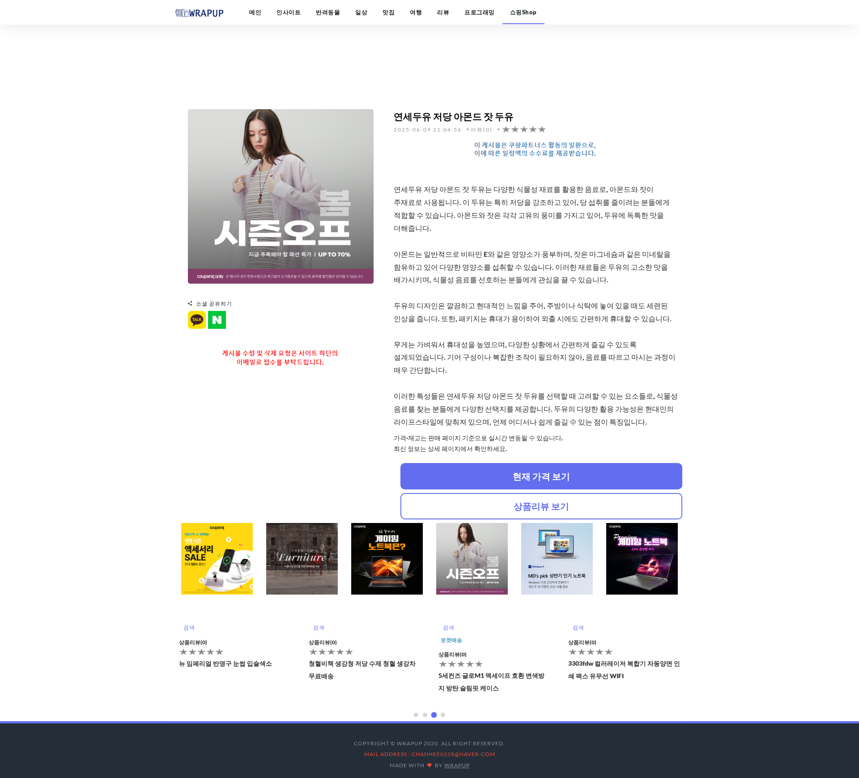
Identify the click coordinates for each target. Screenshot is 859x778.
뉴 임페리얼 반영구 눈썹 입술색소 (225, 663)
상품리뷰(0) (193, 642)
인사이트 (288, 12)
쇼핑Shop (523, 12)
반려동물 (328, 12)
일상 (361, 12)
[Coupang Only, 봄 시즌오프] (280, 195)
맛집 (389, 12)
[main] (199, 12)
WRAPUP (457, 765)
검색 (189, 627)
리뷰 (443, 12)
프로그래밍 (479, 12)
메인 (255, 12)
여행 (416, 12)
